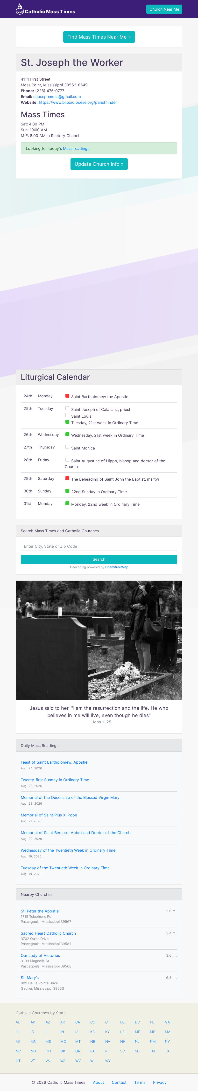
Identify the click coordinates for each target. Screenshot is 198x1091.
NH (122, 1041)
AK (33, 1022)
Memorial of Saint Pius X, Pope (49, 815)
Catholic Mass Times (49, 11)
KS (92, 1032)
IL (47, 1032)
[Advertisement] (99, 218)
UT (18, 1061)
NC (18, 1051)
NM (152, 1041)
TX (167, 1051)
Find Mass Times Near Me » (99, 37)
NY (167, 1041)
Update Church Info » (99, 164)
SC (122, 1051)
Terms (139, 1082)
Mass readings (76, 148)
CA (77, 1022)
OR (77, 1051)
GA (167, 1022)
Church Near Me (164, 9)
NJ (137, 1041)
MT (77, 1041)
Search (99, 559)
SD (137, 1051)
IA (76, 1032)
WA (62, 1061)
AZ (48, 1022)
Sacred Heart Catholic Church (48, 933)
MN (33, 1041)
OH (48, 1051)
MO (62, 1041)
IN (62, 1032)
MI (18, 1041)
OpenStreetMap (116, 567)
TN (152, 1051)
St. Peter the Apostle (40, 911)
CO (92, 1022)
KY (107, 1032)
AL (18, 1022)
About (98, 1082)
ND (33, 1051)
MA (167, 1032)
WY (107, 1061)
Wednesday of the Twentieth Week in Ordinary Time (68, 850)
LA (122, 1032)
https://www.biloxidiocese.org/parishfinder (78, 102)
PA (92, 1051)
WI (92, 1061)
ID (32, 1032)
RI (106, 1051)
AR (62, 1022)
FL (152, 1022)
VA (48, 1061)
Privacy (160, 1082)
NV (107, 1041)
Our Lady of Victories (40, 955)
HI (17, 1032)
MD (152, 1032)
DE (122, 1022)
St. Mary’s (30, 977)
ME (137, 1032)
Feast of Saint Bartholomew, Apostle (54, 762)
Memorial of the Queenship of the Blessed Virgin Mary (70, 797)
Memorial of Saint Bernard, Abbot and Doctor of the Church (75, 832)
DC (137, 1022)
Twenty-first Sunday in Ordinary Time (55, 779)
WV (77, 1061)
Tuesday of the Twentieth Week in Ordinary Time (65, 867)
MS (48, 1041)
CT (107, 1022)
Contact (119, 1082)
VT (33, 1061)
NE (92, 1041)
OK (62, 1051)
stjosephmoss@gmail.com (57, 96)
